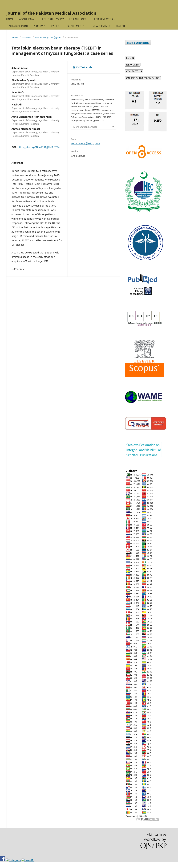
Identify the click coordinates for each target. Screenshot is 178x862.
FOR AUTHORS (78, 19)
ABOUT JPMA (27, 19)
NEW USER (132, 64)
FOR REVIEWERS (104, 19)
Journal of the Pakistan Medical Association (51, 13)
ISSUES (55, 26)
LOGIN (130, 57)
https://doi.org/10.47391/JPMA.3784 (38, 147)
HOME (10, 19)
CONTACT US (134, 71)
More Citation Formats (85, 126)
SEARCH (121, 26)
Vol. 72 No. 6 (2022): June (48, 37)
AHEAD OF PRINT (18, 26)
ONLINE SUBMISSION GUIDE (142, 78)
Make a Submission (138, 42)
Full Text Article (84, 67)
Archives (26, 37)
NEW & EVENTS (101, 26)
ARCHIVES (39, 26)
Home (14, 37)
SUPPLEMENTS (76, 26)
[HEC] (143, 211)
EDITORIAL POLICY (53, 19)
